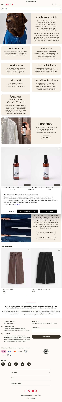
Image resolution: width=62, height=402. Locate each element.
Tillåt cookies (48, 211)
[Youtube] (22, 364)
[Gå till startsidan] (9, 4)
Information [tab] (31, 189)
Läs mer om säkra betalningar (21, 348)
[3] (30, 295)
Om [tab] (50, 189)
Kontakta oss (24, 395)
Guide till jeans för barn (45, 233)
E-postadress (36, 327)
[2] (28, 295)
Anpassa (11, 211)
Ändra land (33, 398)
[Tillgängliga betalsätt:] (16, 353)
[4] (32, 295)
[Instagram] (3, 364)
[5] (34, 295)
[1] (26, 295)
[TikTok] (16, 364)
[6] (36, 295)
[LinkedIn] (29, 364)
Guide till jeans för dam (46, 238)
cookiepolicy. (17, 204)
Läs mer (45, 137)
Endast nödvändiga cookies (27, 211)
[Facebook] (9, 364)
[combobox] (31, 8)
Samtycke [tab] (12, 189)
